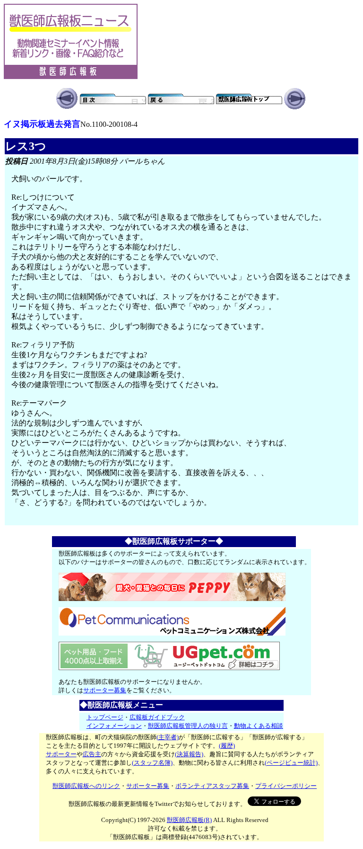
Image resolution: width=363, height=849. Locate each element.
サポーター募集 (104, 690)
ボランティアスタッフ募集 (212, 785)
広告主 (92, 754)
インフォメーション (114, 725)
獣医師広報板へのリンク (86, 785)
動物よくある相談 (258, 725)
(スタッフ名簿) (152, 762)
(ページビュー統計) (291, 762)
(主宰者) (167, 737)
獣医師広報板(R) (189, 819)
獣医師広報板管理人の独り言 (188, 725)
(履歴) (227, 745)
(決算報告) (189, 754)
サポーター (61, 754)
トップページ (104, 717)
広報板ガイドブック (157, 717)
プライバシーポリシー (286, 785)
